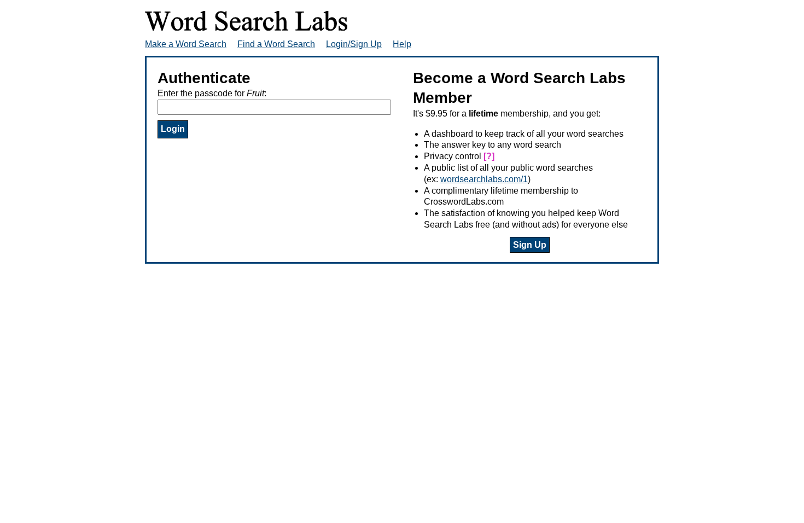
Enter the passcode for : (212, 93)
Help (402, 44)
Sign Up (529, 244)
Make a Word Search (185, 44)
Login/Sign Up (354, 44)
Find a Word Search (276, 44)
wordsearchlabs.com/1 (484, 179)
